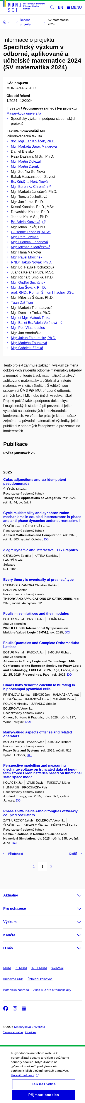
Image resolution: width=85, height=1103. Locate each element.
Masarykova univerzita (24, 113)
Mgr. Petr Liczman (25, 237)
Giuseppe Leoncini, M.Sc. (31, 232)
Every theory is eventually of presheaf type (38, 579)
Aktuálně (10, 895)
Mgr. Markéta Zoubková (29, 343)
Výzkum (10, 922)
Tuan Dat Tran (22, 302)
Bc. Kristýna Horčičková (29, 181)
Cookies (30, 1032)
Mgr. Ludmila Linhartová (29, 242)
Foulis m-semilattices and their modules (36, 613)
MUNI (7, 968)
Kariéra (9, 935)
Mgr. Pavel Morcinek (26, 257)
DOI (46, 539)
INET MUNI (39, 968)
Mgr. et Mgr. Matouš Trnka (30, 318)
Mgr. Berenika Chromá (28, 186)
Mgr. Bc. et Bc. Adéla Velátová (34, 323)
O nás (8, 948)
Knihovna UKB (13, 979)
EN (60, 7)
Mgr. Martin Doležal (26, 161)
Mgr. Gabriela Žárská (27, 348)
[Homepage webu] (24, 7)
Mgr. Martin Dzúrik (25, 166)
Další (73, 853)
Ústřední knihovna (40, 979)
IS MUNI (21, 968)
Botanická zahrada (16, 989)
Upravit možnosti (22, 1075)
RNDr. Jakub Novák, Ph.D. (31, 262)
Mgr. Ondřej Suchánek (28, 282)
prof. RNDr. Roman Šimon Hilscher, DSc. (42, 292)
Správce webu (13, 1032)
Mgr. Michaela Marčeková (30, 247)
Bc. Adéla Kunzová (25, 222)
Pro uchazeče (14, 908)
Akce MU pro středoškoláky (52, 989)
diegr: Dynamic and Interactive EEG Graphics (40, 550)
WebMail (57, 968)
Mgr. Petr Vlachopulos (28, 328)
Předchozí (15, 853)
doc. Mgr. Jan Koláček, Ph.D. (33, 141)
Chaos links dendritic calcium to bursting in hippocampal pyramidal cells (39, 687)
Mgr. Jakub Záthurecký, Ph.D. (33, 338)
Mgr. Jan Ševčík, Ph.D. (28, 287)
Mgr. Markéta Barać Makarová (34, 146)
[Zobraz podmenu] (75, 895)
